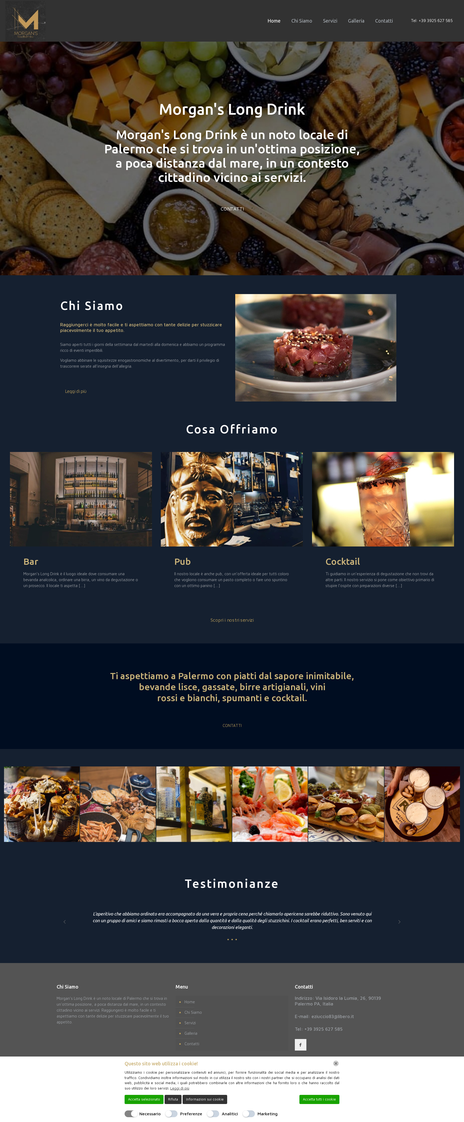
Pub (182, 561)
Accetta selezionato (144, 1099)
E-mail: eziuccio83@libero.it (324, 1016)
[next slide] (399, 921)
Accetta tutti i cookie (319, 1099)
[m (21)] (41, 804)
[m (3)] (422, 804)
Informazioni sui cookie (205, 1099)
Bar (30, 561)
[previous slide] (65, 921)
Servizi (190, 1022)
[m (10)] (346, 804)
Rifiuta (173, 1099)
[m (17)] (194, 804)
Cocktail (342, 561)
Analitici (230, 1113)
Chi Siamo (193, 1012)
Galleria (190, 1033)
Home (189, 1002)
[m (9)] (270, 804)
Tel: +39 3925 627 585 (432, 20)
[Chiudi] (335, 1063)
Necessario (150, 1113)
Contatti (191, 1043)
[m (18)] (117, 804)
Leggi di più (179, 1088)
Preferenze (191, 1113)
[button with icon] (300, 1045)
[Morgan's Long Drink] (25, 20)
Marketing (268, 1113)
